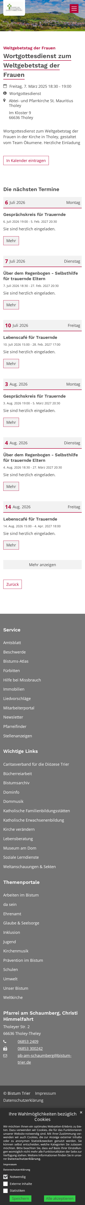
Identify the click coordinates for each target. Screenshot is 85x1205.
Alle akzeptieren (59, 1198)
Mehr (11, 240)
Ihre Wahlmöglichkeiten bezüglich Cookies (42, 1116)
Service (11, 630)
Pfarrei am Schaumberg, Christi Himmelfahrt (40, 1016)
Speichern (20, 1198)
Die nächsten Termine (31, 189)
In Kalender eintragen (26, 160)
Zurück (12, 584)
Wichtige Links (20, 751)
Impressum (10, 1164)
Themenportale (21, 882)
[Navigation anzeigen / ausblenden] (74, 8)
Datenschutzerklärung (24, 1159)
